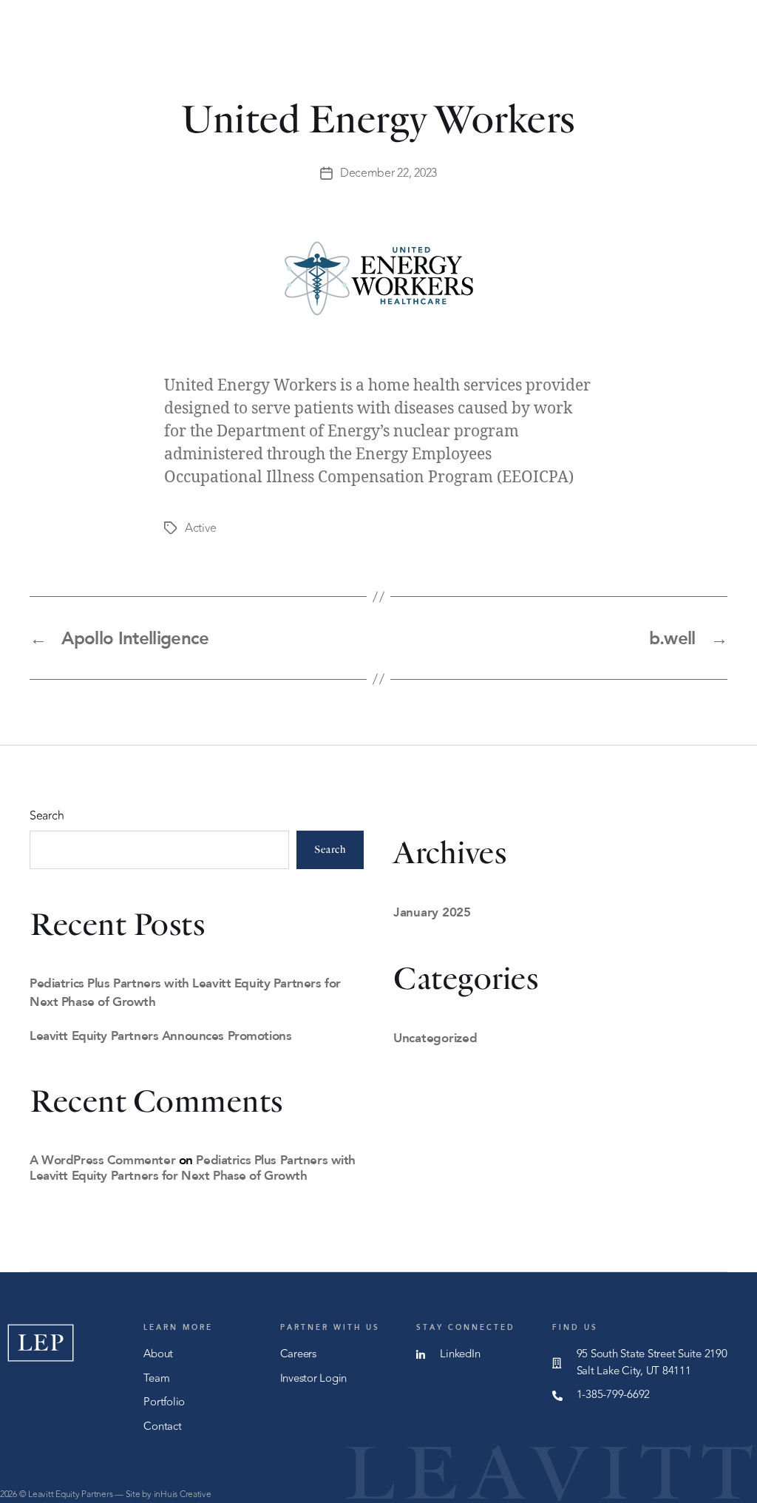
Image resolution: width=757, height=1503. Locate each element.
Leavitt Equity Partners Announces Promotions (160, 1035)
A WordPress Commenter (102, 1159)
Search (47, 816)
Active (200, 528)
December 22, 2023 (388, 173)
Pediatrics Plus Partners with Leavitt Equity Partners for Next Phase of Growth (193, 1167)
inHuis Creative (182, 1494)
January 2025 (432, 911)
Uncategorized (435, 1037)
